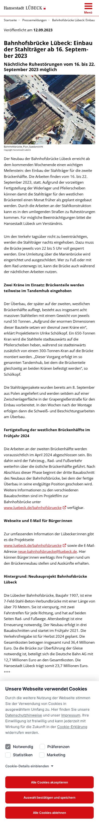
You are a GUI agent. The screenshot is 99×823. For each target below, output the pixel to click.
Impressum (70, 715)
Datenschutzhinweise (23, 715)
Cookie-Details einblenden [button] (27, 766)
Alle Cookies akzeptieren (49, 782)
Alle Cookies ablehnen (49, 813)
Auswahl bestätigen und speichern (49, 797)
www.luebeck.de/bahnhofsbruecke (33, 507)
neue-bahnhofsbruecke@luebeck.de (47, 551)
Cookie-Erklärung (72, 726)
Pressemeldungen (34, 20)
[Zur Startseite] (25, 8)
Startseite (10, 20)
